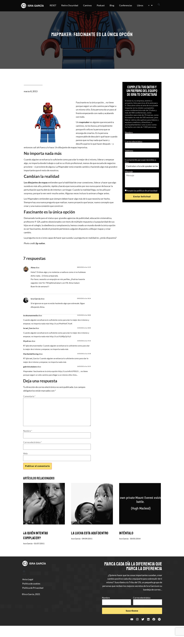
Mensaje (129, 171)
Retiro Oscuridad (69, 5)
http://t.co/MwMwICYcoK (61, 323)
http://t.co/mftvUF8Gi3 (68, 371)
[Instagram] (137, 619)
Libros (140, 5)
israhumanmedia (30, 315)
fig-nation (40, 243)
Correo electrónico (133, 141)
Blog (112, 5)
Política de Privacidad (32, 587)
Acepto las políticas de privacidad (142, 190)
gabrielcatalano (30, 366)
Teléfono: (129, 151)
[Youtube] (132, 619)
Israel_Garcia (29, 328)
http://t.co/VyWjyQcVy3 (60, 336)
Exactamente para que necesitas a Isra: (140, 161)
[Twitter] (143, 619)
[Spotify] (159, 619)
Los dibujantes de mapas (36, 182)
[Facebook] (154, 619)
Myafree (27, 341)
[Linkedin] (148, 619)
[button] (159, 4)
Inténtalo (126, 533)
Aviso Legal (27, 579)
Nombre (129, 132)
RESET (53, 5)
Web (25, 453)
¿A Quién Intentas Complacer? (35, 535)
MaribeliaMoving (30, 354)
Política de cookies (31, 583)
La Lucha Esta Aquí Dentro (89, 533)
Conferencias (125, 5)
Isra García (35, 298)
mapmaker (84, 122)
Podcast (101, 5)
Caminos (87, 5)
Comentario (29, 396)
